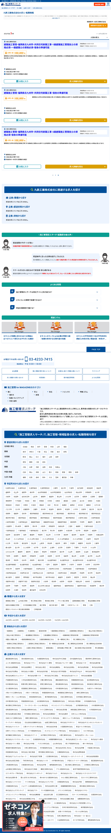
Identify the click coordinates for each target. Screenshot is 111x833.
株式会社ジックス (42, 760)
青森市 (98, 488)
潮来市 (28, 552)
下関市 (16, 586)
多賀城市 (88, 492)
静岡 (30, 462)
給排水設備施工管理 (12, 605)
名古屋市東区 (52, 560)
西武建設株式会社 (77, 684)
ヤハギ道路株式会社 (47, 790)
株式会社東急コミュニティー (15, 676)
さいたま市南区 (78, 539)
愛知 (24, 462)
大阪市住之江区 (37, 573)
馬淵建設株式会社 (59, 701)
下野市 (8, 556)
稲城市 (16, 513)
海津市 (17, 569)
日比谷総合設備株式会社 (33, 722)
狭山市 (33, 543)
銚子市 (44, 530)
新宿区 (41, 501)
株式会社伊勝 (79, 748)
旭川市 (63, 488)
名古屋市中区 (91, 560)
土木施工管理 (22, 601)
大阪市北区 (50, 573)
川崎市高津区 (95, 518)
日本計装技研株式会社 (69, 807)
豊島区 (41, 505)
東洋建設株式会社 (51, 697)
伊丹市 (84, 577)
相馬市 (84, 497)
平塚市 (82, 522)
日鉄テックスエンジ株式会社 (15, 731)
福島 (65, 447)
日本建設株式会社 (89, 718)
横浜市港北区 (95, 513)
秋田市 (16, 497)
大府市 (87, 564)
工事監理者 (37, 609)
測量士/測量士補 (11, 639)
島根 (76, 472)
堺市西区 (26, 577)
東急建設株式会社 (35, 697)
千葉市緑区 (22, 530)
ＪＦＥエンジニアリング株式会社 (16, 794)
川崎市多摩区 (10, 522)
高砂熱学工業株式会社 (93, 659)
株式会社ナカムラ (51, 773)
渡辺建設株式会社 (97, 760)
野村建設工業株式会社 (46, 752)
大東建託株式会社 (27, 765)
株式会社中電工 (90, 671)
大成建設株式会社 (43, 659)
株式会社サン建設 (97, 739)
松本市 (24, 560)
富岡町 (101, 497)
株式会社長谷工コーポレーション (76, 739)
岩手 (38, 447)
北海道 (25, 447)
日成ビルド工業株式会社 (14, 718)
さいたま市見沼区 (48, 539)
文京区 (49, 501)
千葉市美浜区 (33, 530)
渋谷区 (17, 505)
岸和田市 (73, 573)
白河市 (76, 497)
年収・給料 (13, 401)
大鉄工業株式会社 (30, 748)
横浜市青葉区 (57, 518)
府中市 (43, 509)
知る (50, 392)
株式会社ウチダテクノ (67, 722)
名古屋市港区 (24, 564)
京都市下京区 (22, 581)
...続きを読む (54, 18)
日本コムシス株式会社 (78, 714)
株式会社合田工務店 (12, 760)
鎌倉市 (90, 522)
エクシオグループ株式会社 (14, 773)
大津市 (45, 581)
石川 (37, 457)
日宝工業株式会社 (66, 697)
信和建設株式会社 (12, 709)
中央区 (27, 501)
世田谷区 (9, 505)
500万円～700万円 (44, 620)
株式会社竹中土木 (76, 671)
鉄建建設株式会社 (48, 693)
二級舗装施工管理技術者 (90, 635)
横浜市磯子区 (83, 513)
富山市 (74, 556)
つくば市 (93, 547)
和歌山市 (79, 581)
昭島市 (51, 509)
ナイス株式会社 (30, 782)
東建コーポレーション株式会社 (16, 697)
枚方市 (90, 573)
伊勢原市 (52, 526)
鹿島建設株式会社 (12, 659)
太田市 (41, 556)
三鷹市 (35, 509)
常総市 (44, 552)
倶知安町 (90, 488)
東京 (24, 452)
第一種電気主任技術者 (56, 643)
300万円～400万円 (12, 620)
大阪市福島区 (27, 569)
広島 (24, 472)
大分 (50, 477)
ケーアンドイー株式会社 (13, 722)
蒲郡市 (63, 564)
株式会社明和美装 (79, 752)
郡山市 (59, 497)
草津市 (54, 581)
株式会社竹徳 (77, 782)
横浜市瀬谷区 (45, 518)
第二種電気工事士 (79, 639)
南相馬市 (9, 501)
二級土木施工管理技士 (13, 635)
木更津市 (69, 530)
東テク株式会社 (88, 743)
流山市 (48, 535)
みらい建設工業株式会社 (69, 777)
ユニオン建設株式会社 (13, 663)
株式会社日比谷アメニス (70, 676)
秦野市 (26, 526)
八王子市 (9, 509)
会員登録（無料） (99, 4)
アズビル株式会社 (43, 743)
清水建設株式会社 (27, 659)
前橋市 (16, 556)
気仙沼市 (79, 492)
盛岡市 (8, 492)
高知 (70, 472)
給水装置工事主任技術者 (83, 648)
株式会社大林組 (29, 743)
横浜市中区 (71, 513)
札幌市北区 (22, 488)
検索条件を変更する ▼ (98, 25)
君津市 (66, 535)
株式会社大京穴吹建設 (58, 671)
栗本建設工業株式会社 (87, 786)
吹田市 (82, 573)
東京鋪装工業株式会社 (13, 735)
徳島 (56, 472)
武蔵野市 (26, 509)
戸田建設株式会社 (12, 680)
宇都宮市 (53, 552)
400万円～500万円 (28, 620)
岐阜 (43, 462)
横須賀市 (73, 522)
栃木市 (62, 552)
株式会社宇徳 (41, 765)
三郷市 (96, 543)
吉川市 (17, 547)
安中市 (58, 556)
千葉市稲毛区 (10, 530)
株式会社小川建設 (27, 671)
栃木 (58, 452)
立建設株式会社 (96, 794)
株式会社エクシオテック (34, 773)
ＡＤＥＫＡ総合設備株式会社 (48, 799)
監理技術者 (43, 631)
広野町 (93, 497)
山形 (58, 447)
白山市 (98, 556)
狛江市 (99, 509)
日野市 (83, 509)
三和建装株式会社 (12, 765)
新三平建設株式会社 (72, 743)
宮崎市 (24, 590)
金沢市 (90, 556)
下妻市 (76, 547)
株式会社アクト (33, 790)
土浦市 (52, 547)
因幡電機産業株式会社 (68, 786)
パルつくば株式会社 (81, 811)
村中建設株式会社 (46, 748)
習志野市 (17, 535)
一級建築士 (9, 631)
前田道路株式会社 (46, 688)
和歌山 (57, 467)
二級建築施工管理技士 (76, 631)
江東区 (74, 501)
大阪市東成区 (79, 569)
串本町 (87, 581)
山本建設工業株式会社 (13, 769)
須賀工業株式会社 (46, 684)
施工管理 (43, 605)
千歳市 (71, 488)
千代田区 (18, 501)
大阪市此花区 (40, 569)
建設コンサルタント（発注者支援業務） (18, 609)
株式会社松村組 (42, 671)
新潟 (24, 457)
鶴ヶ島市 (8, 547)
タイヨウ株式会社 (78, 820)
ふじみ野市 (26, 547)
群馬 (65, 452)
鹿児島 (64, 477)
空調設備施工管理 (78, 601)
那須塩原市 (96, 552)
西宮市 (76, 577)
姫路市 (60, 577)
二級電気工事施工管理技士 (36, 643)
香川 (50, 472)
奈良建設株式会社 (12, 752)
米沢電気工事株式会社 (48, 735)
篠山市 (92, 577)
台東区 (58, 501)
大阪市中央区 (62, 573)
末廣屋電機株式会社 (55, 739)
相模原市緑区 (35, 522)
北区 (49, 505)
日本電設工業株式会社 (83, 697)
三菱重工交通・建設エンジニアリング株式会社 (44, 807)
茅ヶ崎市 (18, 526)
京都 (37, 467)
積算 (62, 605)
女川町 (97, 492)
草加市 (49, 543)
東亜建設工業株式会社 (65, 693)
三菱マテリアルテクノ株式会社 (33, 727)
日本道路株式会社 (76, 659)
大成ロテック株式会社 (94, 688)
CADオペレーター (73, 605)
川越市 (88, 539)
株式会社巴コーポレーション (84, 735)
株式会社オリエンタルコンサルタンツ (90, 722)
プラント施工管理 (63, 601)
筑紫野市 (93, 586)
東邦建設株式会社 (87, 807)
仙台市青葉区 (42, 492)
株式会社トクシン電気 (13, 743)
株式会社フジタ (81, 663)
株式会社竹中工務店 (59, 659)
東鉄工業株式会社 (83, 693)
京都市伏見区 (35, 581)
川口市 (8, 543)
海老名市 (61, 526)
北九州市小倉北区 (44, 586)
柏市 (24, 535)
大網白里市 (99, 535)
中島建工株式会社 (93, 748)
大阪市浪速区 (67, 569)
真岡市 (78, 552)
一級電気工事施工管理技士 (15, 643)
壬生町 (86, 552)
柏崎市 (66, 556)
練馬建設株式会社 (56, 765)
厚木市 (35, 526)
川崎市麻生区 (22, 522)
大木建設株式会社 (97, 705)
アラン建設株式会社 (62, 769)
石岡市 (68, 547)
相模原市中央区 (48, 522)
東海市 (79, 564)
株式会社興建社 (55, 667)
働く (9, 392)
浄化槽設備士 (99, 648)
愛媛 (63, 472)
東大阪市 (9, 577)
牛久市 (84, 547)
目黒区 (90, 501)
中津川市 (9, 569)
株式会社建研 (63, 714)
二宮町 (70, 526)
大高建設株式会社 (12, 786)
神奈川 (31, 452)
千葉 (38, 452)
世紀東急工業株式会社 (94, 684)
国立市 (91, 509)
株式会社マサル (11, 799)
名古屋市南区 (37, 564)
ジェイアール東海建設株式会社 (31, 786)
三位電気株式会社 (52, 756)
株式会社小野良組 (74, 701)
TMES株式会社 (28, 760)
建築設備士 (50, 648)
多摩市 (8, 513)
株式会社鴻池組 (97, 667)
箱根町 (78, 526)
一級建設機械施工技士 (27, 639)
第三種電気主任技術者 (94, 643)
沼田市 (49, 556)
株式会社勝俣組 (34, 794)
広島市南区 (97, 581)
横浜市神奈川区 (47, 513)
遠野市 (24, 492)
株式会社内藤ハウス (34, 676)
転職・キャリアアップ (16, 398)
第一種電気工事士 (64, 639)
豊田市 (55, 564)
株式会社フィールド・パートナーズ (72, 756)
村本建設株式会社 (62, 688)
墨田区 (66, 501)
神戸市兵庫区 (37, 577)
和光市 (88, 543)
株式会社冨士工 (74, 731)
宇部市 (24, 586)
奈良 (50, 467)
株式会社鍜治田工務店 (13, 714)
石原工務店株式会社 (64, 816)
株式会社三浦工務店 (28, 752)
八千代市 (57, 535)
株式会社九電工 (40, 667)
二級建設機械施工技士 (46, 639)
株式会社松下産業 (36, 756)
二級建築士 (20, 631)
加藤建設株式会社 (84, 799)
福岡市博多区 (69, 586)
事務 (84, 605)
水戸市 (36, 547)
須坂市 (32, 560)
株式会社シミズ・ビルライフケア (86, 773)
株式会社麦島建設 (92, 756)
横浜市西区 (60, 513)
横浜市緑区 (33, 518)
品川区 (82, 501)
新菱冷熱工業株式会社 (29, 684)
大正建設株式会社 (63, 820)
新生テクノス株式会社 (83, 727)
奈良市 (70, 581)
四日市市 (96, 564)
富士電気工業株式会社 (72, 765)
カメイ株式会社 (88, 731)
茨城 (51, 452)
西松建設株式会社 (62, 684)
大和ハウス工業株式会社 (14, 693)
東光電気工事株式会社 (13, 705)
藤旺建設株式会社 (94, 820)
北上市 (16, 492)
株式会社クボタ (45, 803)
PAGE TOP (96, 349)
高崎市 (24, 556)
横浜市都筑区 (70, 518)
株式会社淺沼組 (61, 709)
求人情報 (19, 8)
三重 (37, 462)
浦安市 (82, 535)
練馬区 (72, 505)
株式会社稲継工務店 (67, 799)
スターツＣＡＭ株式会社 (79, 794)
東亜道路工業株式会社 (78, 709)
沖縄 (71, 477)
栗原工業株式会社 (31, 718)
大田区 (98, 501)
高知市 (32, 586)
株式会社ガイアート (30, 735)
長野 (56, 457)
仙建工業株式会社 (51, 722)
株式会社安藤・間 (11, 777)
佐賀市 (8, 590)
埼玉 (45, 452)
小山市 (70, 552)
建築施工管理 (10, 601)
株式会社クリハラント (13, 727)
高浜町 (8, 560)
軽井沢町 (41, 560)
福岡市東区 (57, 586)
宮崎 (56, 477)
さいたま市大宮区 (33, 539)
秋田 (51, 447)
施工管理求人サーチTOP (8, 8)
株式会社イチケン (29, 663)
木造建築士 (31, 631)
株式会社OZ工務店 (30, 769)
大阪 (24, 467)
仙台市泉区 (68, 492)
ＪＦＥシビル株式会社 (64, 790)
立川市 (17, 509)
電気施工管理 (49, 601)
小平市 (75, 509)
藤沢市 (98, 522)
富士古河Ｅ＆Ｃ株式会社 (28, 777)
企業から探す (27, 8)
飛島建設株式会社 (27, 701)
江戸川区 (97, 505)
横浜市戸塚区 (10, 518)
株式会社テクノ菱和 (45, 663)
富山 (30, 457)
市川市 (52, 530)
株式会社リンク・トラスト (13, 782)
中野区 (25, 505)
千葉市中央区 (88, 526)
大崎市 (8, 497)
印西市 (90, 535)
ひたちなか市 (10, 552)
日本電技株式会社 (12, 701)
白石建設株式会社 (43, 701)
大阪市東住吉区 (11, 573)
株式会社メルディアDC (46, 782)
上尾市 (41, 543)
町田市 (67, 509)
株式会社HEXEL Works (63, 748)
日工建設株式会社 (62, 794)
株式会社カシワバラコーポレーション (17, 739)
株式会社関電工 (26, 667)
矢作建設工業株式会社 (32, 714)
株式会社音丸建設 (48, 811)
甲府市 (16, 560)
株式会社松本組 (51, 727)
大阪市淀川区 (24, 573)
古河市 (60, 547)
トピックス (66, 392)
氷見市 (82, 556)
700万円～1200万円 (61, 620)
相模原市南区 (62, 522)
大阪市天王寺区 (54, 569)
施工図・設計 (53, 605)
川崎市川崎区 (82, 518)
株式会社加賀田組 (12, 667)
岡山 (30, 472)
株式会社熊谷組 (83, 667)
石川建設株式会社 (12, 688)
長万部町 (80, 488)
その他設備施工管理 (29, 605)
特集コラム (84, 392)
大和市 (43, 526)
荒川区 (56, 505)
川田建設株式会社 (66, 727)
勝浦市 (32, 535)
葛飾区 (88, 505)
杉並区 (33, 505)
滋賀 (43, 467)
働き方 (11, 395)
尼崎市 (68, 577)
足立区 (80, 505)
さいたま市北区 (19, 539)
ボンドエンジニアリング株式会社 (55, 731)
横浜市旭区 (22, 518)
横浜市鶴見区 (34, 513)
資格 (37, 395)
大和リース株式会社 (32, 693)
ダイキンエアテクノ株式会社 (50, 718)
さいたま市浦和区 (63, 539)
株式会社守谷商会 (12, 671)
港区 (34, 501)
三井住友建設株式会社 (29, 680)
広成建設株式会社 (39, 739)
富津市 (74, 535)
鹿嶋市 (20, 552)
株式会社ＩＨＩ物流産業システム (80, 803)
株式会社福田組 (86, 676)
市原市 (40, 535)
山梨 (50, 457)
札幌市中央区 (10, 488)
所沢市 (16, 543)
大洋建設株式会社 (95, 709)
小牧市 (71, 564)
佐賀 (30, 477)
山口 (43, 472)
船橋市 (60, 530)
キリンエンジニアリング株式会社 (61, 705)
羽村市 (24, 513)
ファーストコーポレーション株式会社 (36, 705)
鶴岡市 (43, 497)
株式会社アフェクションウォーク (16, 756)
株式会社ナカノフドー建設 (64, 663)
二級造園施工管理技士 (50, 635)
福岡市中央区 (81, 586)
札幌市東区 (33, 488)
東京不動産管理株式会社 (81, 769)
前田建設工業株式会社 (29, 688)
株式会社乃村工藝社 (51, 676)
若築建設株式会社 (77, 680)
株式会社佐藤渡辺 (49, 714)
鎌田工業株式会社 (47, 769)
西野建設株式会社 (91, 782)
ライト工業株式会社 (46, 709)
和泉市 (98, 573)
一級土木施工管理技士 (95, 631)
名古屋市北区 (64, 560)
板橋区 (64, 505)
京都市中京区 (10, 581)
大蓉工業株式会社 (65, 735)
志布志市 (42, 590)
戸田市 (72, 543)
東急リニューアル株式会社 (71, 718)
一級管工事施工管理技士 (14, 648)
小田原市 (9, 526)
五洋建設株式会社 (82, 705)
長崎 (37, 477)
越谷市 (58, 543)
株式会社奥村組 (95, 663)
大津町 (16, 590)
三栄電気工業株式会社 (91, 765)
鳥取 (37, 472)
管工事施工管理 (36, 601)
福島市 (51, 497)
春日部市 (25, 543)
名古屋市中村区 (78, 560)
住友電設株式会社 (93, 680)
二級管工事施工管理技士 (34, 648)
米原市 (62, 581)
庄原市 (8, 586)
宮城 (45, 447)
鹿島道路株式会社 (62, 680)
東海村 (36, 552)
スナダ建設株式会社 (34, 731)
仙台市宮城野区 (56, 492)
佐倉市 (8, 535)
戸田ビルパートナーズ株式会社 (77, 760)
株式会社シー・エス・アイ (46, 820)
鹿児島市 (33, 590)
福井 (43, 457)
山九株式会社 (57, 743)
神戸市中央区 (50, 577)
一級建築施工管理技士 (57, 631)
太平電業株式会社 (77, 688)
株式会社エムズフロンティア (15, 790)
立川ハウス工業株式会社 (89, 777)
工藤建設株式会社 (63, 752)
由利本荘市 (25, 497)
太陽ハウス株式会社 (64, 811)
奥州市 (32, 492)
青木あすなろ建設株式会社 (49, 777)
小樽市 (55, 488)
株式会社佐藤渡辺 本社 (27, 799)
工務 (91, 605)
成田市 (94, 530)
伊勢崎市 (33, 556)
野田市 (86, 530)
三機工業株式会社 (46, 680)
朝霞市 (80, 543)
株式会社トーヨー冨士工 (82, 816)
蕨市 (65, 543)
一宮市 (47, 564)
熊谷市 (96, 539)
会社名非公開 (48, 794)
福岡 (24, 477)
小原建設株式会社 (63, 782)
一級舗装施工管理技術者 (70, 635)
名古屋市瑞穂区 (11, 564)
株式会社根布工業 (51, 786)
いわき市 (68, 497)
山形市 (35, 497)
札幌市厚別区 (45, 488)
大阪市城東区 (92, 569)
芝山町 (8, 539)
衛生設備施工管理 (94, 601)
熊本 (43, 477)
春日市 (102, 586)
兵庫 (30, 467)
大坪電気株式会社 (58, 760)
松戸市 (78, 530)
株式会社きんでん (66, 773)
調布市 (59, 509)
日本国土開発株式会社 (29, 709)
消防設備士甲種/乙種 (64, 648)
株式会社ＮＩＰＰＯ (81, 790)
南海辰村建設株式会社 (13, 748)
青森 (32, 447)
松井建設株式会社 (12, 684)
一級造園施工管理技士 (32, 635)
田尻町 (17, 577)
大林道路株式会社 (90, 701)
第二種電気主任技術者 (75, 643)
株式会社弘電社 (69, 667)
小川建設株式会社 (60, 803)
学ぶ (35, 392)
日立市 (44, 547)
